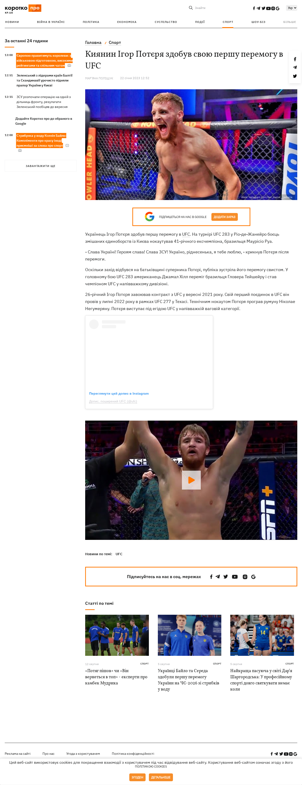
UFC (186, 234)
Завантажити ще (40, 166)
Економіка (127, 22)
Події (200, 22)
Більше (289, 22)
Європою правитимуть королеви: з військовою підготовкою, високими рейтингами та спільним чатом (45, 60)
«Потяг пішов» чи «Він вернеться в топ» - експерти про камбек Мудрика (116, 677)
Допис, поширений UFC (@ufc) (113, 401)
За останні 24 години (26, 40)
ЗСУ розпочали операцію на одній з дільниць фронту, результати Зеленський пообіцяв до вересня (44, 102)
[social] (254, 8)
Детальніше (161, 777)
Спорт (228, 22)
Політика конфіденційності (133, 753)
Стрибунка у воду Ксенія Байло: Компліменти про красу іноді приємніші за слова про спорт (41, 140)
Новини (12, 22)
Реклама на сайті (18, 753)
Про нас (48, 753)
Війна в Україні (51, 22)
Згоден (137, 777)
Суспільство (166, 22)
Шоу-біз (258, 22)
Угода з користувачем (83, 753)
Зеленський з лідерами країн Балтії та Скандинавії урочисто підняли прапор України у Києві (44, 80)
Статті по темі (99, 603)
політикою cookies (151, 766)
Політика (91, 22)
